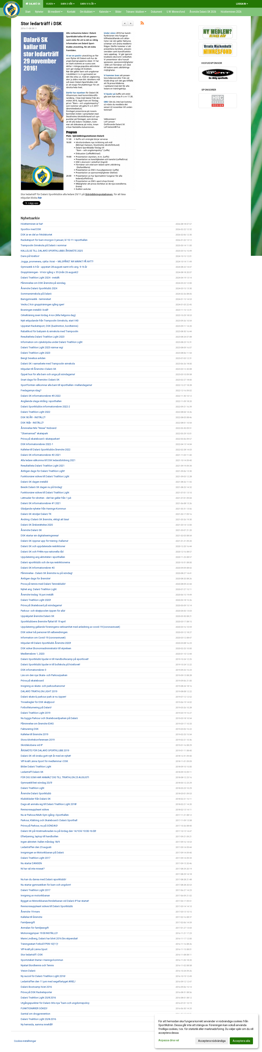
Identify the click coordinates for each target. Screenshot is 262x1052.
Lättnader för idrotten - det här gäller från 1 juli (46, 497)
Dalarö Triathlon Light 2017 (35, 857)
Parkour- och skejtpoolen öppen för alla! (43, 610)
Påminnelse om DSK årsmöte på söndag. (43, 283)
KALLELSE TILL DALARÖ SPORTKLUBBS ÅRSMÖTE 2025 (52, 250)
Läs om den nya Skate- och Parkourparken (44, 675)
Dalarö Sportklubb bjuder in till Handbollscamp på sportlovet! (55, 659)
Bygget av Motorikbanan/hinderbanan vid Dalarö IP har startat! (55, 900)
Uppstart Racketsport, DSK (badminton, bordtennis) (49, 326)
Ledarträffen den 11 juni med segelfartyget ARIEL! (48, 981)
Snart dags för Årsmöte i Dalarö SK (40, 379)
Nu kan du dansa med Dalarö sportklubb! (43, 879)
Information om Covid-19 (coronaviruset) (43, 637)
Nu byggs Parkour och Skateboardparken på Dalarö (49, 718)
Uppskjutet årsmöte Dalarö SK (37, 616)
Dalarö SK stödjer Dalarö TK (36, 514)
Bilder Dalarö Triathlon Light (36, 766)
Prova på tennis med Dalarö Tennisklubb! (43, 583)
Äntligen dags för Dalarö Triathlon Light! (43, 471)
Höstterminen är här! (32, 223)
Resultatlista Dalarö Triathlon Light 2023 (42, 336)
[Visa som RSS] (142, 23)
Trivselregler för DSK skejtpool (37, 702)
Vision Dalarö (28, 970)
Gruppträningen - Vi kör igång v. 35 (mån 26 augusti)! (49, 272)
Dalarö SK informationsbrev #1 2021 (41, 503)
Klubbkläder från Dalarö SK (36, 798)
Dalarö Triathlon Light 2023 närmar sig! (42, 347)
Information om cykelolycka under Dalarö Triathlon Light (51, 342)
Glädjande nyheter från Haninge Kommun (43, 508)
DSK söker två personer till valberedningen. (44, 632)
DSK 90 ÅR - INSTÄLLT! (33, 417)
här (40, 197)
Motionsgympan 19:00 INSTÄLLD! (39, 933)
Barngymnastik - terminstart (36, 299)
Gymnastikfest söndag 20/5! (36, 782)
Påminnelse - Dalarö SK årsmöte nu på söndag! (47, 573)
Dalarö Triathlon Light (32, 788)
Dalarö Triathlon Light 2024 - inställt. (40, 277)
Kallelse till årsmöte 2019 (34, 734)
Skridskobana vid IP (32, 745)
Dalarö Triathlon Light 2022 (35, 411)
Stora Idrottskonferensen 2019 (37, 739)
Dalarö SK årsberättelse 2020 (37, 524)
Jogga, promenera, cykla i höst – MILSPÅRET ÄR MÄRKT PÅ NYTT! (57, 261)
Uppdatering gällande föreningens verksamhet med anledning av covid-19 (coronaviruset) (70, 626)
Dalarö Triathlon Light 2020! (36, 600)
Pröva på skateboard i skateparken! (40, 438)
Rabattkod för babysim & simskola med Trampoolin (49, 331)
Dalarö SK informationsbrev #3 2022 (41, 395)
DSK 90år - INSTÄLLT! (32, 422)
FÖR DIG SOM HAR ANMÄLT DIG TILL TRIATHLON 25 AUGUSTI (55, 777)
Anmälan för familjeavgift (35, 927)
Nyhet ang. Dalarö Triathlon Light (39, 589)
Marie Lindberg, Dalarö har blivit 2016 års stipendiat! (49, 938)
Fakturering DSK (30, 728)
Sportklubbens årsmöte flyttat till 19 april (43, 621)
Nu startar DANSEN (31, 863)
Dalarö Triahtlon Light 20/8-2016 (38, 1019)
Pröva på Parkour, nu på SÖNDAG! (39, 825)
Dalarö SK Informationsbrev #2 (38, 567)
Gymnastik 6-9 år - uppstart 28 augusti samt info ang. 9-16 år (54, 266)
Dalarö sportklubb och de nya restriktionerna (45, 562)
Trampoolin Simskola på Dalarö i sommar (44, 245)
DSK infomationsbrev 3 (33, 669)
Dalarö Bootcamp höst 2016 (36, 986)
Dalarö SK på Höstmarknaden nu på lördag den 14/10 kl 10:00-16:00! (58, 831)
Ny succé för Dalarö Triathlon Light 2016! (43, 976)
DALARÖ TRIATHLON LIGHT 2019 (39, 691)
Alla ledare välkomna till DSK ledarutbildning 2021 (48, 460)
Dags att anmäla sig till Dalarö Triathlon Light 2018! (49, 804)
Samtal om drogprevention (35, 1013)
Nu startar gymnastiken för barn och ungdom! (46, 884)
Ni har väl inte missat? (33, 868)
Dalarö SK (34, 3)
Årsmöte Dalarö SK (31, 530)
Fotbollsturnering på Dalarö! (36, 707)
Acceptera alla (241, 1040)
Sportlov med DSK (31, 229)
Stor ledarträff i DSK (41, 23)
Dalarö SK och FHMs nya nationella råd (42, 551)
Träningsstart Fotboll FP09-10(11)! (39, 943)
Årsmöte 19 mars (30, 911)
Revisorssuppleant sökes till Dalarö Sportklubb (47, 906)
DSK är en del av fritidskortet (36, 234)
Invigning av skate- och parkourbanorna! (43, 686)
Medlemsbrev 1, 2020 (32, 653)
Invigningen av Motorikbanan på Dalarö (42, 852)
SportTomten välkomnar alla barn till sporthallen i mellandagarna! (56, 385)
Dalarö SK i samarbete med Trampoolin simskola (48, 363)
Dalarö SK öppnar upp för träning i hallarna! (44, 540)
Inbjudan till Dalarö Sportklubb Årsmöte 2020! (46, 643)
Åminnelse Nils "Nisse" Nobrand (38, 428)
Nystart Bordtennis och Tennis (37, 965)
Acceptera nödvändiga (212, 1040)
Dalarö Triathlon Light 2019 (35, 712)
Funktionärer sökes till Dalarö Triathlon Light (45, 476)
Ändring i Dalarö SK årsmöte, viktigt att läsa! (45, 519)
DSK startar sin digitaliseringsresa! (40, 535)
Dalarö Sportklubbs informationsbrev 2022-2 (45, 406)
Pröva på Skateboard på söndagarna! (41, 605)
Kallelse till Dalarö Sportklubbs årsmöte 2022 (45, 449)
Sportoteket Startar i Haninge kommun (42, 960)
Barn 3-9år (67, 3)
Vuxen (49, 3)
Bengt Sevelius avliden (33, 358)
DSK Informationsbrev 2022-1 (37, 444)
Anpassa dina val (168, 1040)
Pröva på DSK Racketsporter (36, 992)
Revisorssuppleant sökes (35, 809)
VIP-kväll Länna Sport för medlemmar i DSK (44, 761)
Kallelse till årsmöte (31, 917)
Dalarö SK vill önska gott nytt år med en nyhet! (46, 755)
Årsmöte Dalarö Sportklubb (36, 793)
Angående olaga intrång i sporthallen (41, 401)
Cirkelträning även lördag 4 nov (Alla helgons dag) (48, 315)
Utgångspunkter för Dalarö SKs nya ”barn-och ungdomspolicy (55, 1003)
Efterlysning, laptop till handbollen (39, 836)
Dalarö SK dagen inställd (34, 481)
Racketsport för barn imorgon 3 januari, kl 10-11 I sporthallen (54, 240)
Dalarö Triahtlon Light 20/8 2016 (38, 997)
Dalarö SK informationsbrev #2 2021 (41, 454)
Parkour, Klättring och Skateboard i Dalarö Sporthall (49, 820)
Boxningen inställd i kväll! (34, 309)
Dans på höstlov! (30, 256)
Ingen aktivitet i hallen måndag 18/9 (40, 841)
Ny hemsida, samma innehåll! (37, 1024)
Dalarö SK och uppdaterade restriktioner (43, 546)
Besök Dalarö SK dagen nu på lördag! (41, 487)
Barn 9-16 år (87, 3)
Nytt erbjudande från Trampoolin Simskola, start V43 (49, 320)
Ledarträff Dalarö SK (32, 771)
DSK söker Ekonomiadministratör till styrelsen (46, 648)
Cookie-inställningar (25, 1041)
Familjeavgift (28, 922)
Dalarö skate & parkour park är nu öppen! (43, 696)
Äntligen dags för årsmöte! (35, 578)
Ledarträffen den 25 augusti (36, 847)
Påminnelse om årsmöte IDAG (37, 723)
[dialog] (206, 1031)
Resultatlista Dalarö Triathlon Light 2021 (42, 465)
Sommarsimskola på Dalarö (36, 293)
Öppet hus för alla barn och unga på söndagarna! (48, 374)
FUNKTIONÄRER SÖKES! (34, 1008)
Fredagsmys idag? (31, 390)
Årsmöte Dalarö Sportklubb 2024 (39, 288)
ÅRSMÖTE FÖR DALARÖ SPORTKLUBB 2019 (45, 750)
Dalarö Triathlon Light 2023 (35, 352)
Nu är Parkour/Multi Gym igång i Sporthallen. (45, 814)
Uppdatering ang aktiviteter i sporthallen (43, 557)
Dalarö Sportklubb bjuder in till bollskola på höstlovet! (50, 664)
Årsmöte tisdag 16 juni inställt (37, 594)
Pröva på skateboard (32, 680)
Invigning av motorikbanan (35, 895)
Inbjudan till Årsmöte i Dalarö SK (38, 368)
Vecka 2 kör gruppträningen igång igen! (42, 304)
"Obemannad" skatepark (34, 433)
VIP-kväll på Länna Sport (34, 949)
